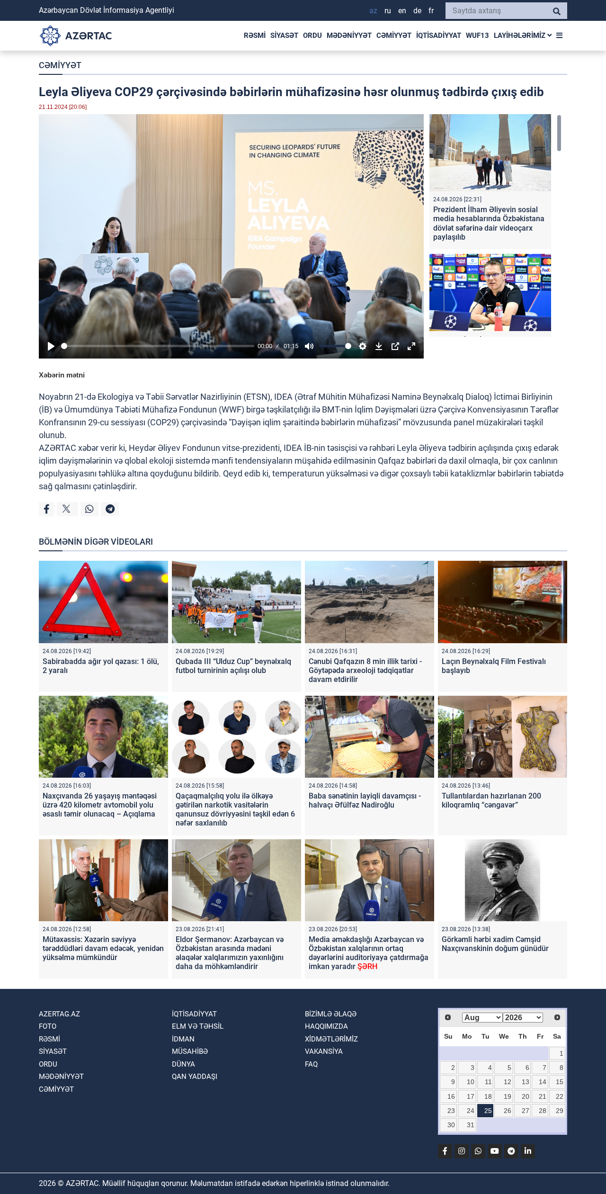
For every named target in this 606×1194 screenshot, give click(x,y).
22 (559, 1096)
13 (525, 1082)
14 (542, 1082)
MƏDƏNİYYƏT (349, 35)
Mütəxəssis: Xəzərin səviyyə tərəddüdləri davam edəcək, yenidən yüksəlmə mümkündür (103, 948)
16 (451, 1096)
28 (542, 1110)
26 (507, 1110)
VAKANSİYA (324, 1051)
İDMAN (183, 1039)
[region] (495, 225)
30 (451, 1125)
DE (417, 10)
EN (402, 10)
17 (470, 1096)
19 (507, 1096)
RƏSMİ (255, 35)
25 (488, 1110)
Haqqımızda (326, 1026)
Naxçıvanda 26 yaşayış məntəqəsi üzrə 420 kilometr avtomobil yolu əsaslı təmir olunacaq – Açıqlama (100, 804)
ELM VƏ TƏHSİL (197, 1026)
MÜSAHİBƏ (190, 1051)
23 (451, 1110)
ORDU (312, 35)
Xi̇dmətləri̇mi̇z (331, 1039)
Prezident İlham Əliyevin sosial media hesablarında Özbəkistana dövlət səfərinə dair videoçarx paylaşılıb (488, 223)
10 (470, 1082)
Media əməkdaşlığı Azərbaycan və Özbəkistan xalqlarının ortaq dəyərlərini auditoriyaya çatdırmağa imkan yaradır (368, 953)
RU (387, 10)
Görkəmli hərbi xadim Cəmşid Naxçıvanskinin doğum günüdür (495, 944)
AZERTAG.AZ (59, 1014)
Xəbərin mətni (62, 375)
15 (559, 1082)
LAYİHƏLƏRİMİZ (520, 35)
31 (470, 1125)
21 (542, 1096)
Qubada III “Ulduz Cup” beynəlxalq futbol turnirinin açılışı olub (233, 666)
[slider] (157, 345)
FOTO (47, 1026)
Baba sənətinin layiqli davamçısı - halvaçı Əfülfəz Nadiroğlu (365, 800)
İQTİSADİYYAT (438, 35)
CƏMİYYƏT (393, 35)
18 (488, 1096)
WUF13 (477, 35)
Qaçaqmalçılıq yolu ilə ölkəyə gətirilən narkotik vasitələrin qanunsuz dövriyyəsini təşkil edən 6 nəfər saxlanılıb (235, 809)
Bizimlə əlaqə (330, 1014)
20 (525, 1096)
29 (559, 1110)
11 (488, 1082)
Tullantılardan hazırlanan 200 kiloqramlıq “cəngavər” (491, 800)
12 (507, 1082)
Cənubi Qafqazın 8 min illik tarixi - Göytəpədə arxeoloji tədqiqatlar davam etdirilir (365, 670)
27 (525, 1110)
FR (431, 10)
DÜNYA (183, 1064)
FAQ (311, 1064)
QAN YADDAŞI (194, 1076)
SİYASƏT (284, 35)
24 (470, 1110)
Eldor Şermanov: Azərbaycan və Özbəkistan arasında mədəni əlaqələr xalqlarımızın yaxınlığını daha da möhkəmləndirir (230, 953)
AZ (373, 10)
